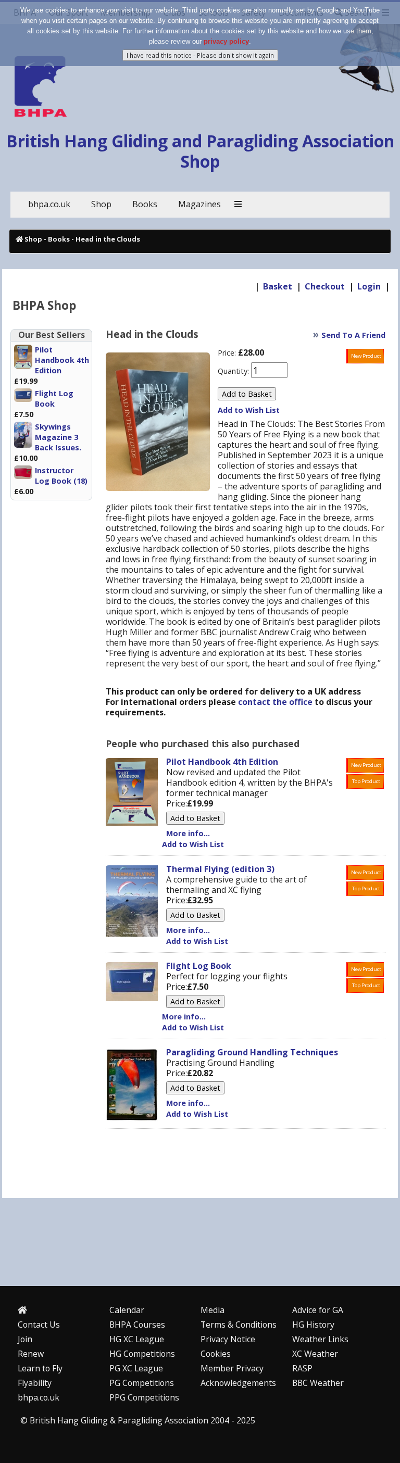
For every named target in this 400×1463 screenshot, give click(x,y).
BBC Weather (318, 1383)
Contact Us (39, 1324)
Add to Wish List (249, 410)
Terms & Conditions (239, 1324)
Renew (31, 1353)
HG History (313, 1324)
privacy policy (226, 41)
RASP (302, 1368)
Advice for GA (317, 1310)
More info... (188, 833)
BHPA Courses (137, 1324)
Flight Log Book (54, 398)
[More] (238, 204)
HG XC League (136, 1339)
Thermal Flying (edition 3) (220, 869)
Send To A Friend (353, 335)
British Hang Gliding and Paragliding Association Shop (200, 151)
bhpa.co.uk (38, 1397)
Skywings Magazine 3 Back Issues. (58, 437)
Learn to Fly (40, 1368)
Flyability (35, 1383)
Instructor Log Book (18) (61, 475)
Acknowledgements (238, 1383)
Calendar (126, 1310)
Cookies (216, 1353)
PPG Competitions (144, 1397)
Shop (33, 239)
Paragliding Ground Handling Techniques (252, 1052)
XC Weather (315, 1353)
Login (369, 286)
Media (212, 1310)
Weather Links (320, 1339)
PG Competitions (141, 1383)
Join (25, 1339)
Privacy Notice (228, 1339)
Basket (277, 286)
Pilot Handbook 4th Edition (62, 360)
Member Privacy (232, 1368)
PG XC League (136, 1368)
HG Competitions (142, 1353)
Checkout (325, 286)
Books (59, 239)
